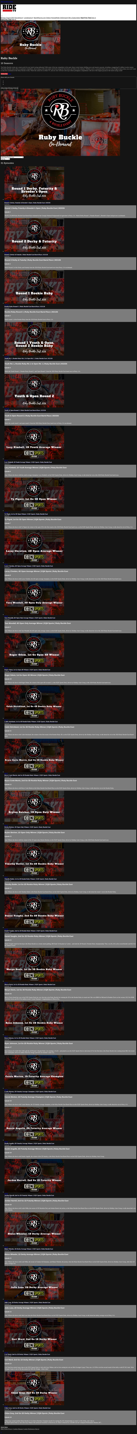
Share (9, 74)
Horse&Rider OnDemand (59, 18)
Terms (6, 1429)
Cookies (15, 1429)
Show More (4, 1427)
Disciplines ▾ (19, 18)
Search (8, 18)
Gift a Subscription (74, 18)
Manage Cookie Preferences (26, 1429)
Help (2, 1429)
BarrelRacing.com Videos (42, 18)
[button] (1, 16)
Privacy (10, 1429)
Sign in (93, 18)
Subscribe (4, 74)
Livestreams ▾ (28, 18)
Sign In (13, 19)
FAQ (12, 18)
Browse (3, 18)
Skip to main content (7, 1)
